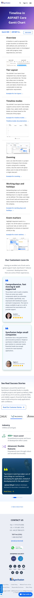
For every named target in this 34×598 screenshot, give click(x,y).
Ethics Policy (29, 587)
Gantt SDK (6, 32)
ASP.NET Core (16, 32)
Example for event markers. (15, 234)
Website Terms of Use (25, 584)
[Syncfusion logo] (17, 579)
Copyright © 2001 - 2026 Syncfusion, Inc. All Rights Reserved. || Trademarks (17, 591)
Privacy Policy (5, 584)
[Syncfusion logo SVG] (8, 2)
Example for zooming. (13, 176)
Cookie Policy (14, 584)
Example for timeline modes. (15, 118)
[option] (17, 130)
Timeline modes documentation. (16, 121)
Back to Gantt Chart (18, 507)
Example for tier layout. (14, 93)
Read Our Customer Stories (12, 407)
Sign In (25, 3)
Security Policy (5, 587)
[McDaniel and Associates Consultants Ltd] (16, 416)
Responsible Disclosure (17, 587)
